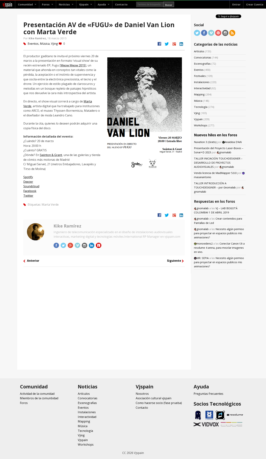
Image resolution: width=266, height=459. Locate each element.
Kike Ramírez (67, 226)
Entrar (236, 4)
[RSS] (232, 32)
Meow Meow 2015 (73, 65)
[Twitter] (197, 32)
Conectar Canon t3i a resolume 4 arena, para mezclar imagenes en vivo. (219, 248)
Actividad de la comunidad (37, 394)
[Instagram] (225, 32)
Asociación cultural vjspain (153, 398)
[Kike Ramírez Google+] (71, 245)
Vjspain (198, 119)
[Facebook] (204, 32)
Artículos (199, 51)
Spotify (28, 177)
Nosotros (142, 394)
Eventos (33, 44)
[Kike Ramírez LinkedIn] (92, 245)
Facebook (29, 191)
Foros (46, 4)
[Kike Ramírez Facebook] (57, 245)
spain (7, 4)
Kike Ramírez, (38, 38)
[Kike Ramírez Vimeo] (78, 245)
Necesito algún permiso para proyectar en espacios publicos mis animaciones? (219, 233)
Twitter (28, 196)
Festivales (200, 76)
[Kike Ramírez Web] (98, 245)
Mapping (199, 94)
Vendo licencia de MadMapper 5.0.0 (215, 173)
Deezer (28, 182)
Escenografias (202, 63)
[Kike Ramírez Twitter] (64, 245)
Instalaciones (202, 82)
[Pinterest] (218, 32)
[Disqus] (104, 318)
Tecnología (200, 107)
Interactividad (202, 88)
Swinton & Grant (51, 155)
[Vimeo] (211, 32)
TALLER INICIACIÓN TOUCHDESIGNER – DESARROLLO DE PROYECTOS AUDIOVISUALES (218, 163)
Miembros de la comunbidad (39, 398)
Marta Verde (50, 205)
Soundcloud (31, 186)
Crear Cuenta (254, 4)
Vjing (54, 44)
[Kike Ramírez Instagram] (85, 245)
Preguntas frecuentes (208, 394)
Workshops (200, 125)
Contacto (121, 4)
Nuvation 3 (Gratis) (205, 142)
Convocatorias (202, 57)
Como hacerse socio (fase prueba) (159, 403)
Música (45, 44)
